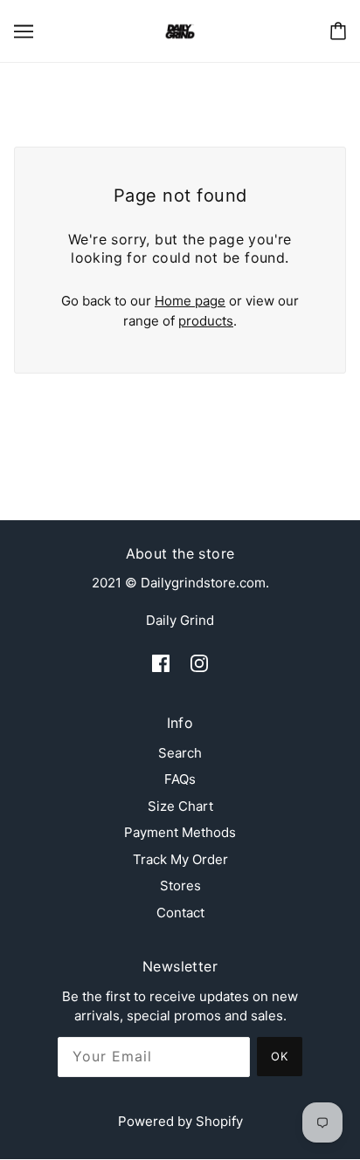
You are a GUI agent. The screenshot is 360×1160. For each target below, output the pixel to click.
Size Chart (180, 806)
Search (180, 753)
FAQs (180, 779)
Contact (180, 912)
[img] (161, 662)
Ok (279, 1056)
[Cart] (338, 31)
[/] (179, 30)
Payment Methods (180, 832)
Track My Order (180, 859)
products (205, 320)
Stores (180, 885)
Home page (190, 300)
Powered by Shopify (180, 1121)
